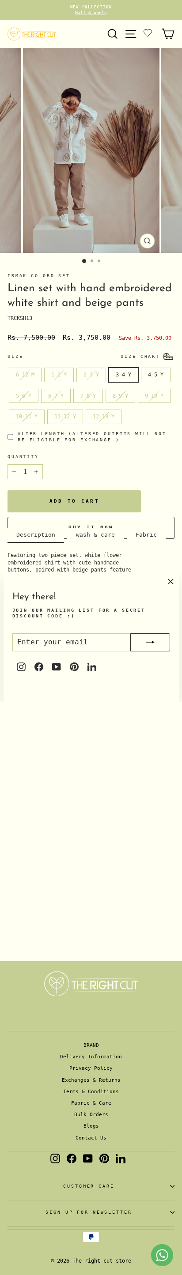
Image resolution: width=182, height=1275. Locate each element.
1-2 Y (59, 375)
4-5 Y (155, 375)
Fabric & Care (91, 1103)
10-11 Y (27, 417)
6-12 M (25, 375)
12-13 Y (103, 417)
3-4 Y (123, 375)
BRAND (91, 1045)
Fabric (146, 534)
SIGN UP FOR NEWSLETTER (89, 1212)
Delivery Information (91, 1057)
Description (35, 534)
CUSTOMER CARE (88, 1186)
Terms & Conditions (91, 1091)
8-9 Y (120, 396)
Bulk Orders (91, 1114)
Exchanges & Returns (91, 1080)
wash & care (95, 534)
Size (15, 356)
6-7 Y (56, 396)
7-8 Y (88, 396)
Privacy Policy (91, 1068)
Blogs (91, 1126)
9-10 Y (154, 396)
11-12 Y (65, 417)
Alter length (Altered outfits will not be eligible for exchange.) (92, 436)
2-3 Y (91, 375)
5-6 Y (23, 396)
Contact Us (91, 1138)
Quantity (23, 456)
